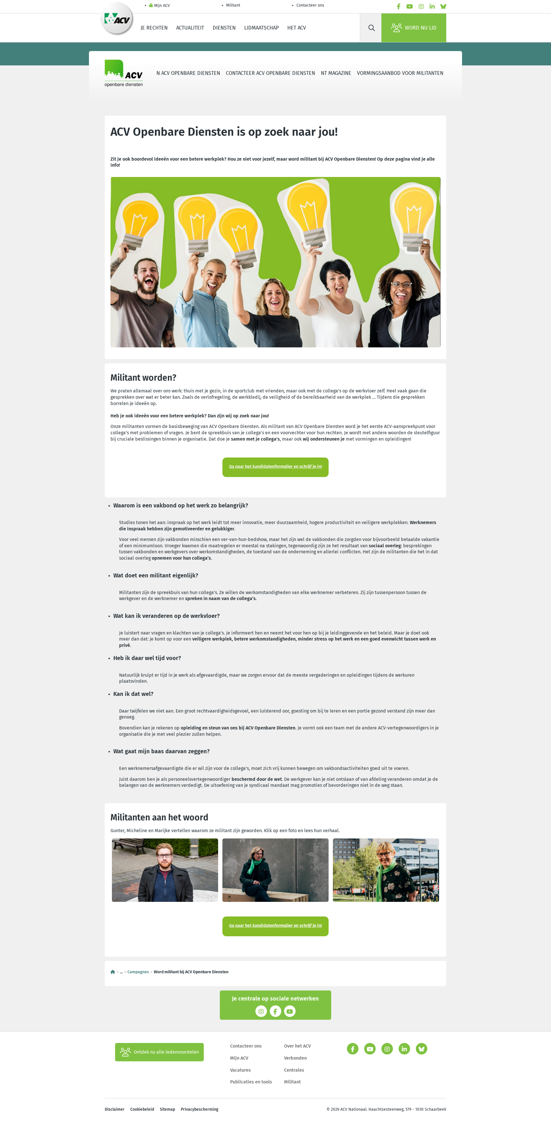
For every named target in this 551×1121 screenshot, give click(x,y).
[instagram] (421, 6)
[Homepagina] (112, 972)
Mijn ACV (162, 5)
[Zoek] (371, 27)
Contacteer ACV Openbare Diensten (270, 73)
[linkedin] (432, 6)
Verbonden (295, 1058)
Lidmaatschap (261, 28)
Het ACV (296, 28)
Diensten (224, 28)
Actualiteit (190, 28)
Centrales (294, 1070)
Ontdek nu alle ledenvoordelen (166, 1052)
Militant (233, 5)
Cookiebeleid (142, 1109)
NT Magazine (336, 73)
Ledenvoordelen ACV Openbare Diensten (168, 73)
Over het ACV (297, 1046)
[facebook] (398, 6)
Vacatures (240, 1070)
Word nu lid (420, 28)
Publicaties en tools (251, 1082)
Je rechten (154, 28)
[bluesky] (443, 6)
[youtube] (409, 6)
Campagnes (138, 972)
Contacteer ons (310, 5)
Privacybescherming (199, 1109)
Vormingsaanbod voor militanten (400, 73)
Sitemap (167, 1109)
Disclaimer (115, 1109)
